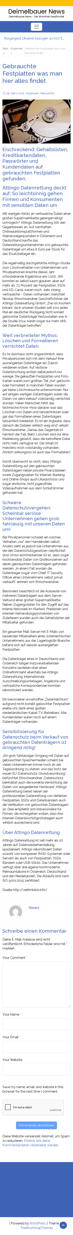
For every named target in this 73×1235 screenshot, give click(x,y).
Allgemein (32, 93)
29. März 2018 (15, 93)
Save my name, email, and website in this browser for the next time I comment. (32, 1089)
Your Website (12, 1060)
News (34, 907)
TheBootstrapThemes (36, 1228)
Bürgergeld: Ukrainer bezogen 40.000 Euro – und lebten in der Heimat (34, 38)
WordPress (38, 1223)
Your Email (10, 1037)
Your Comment (13, 958)
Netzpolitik (47, 93)
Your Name (10, 1014)
